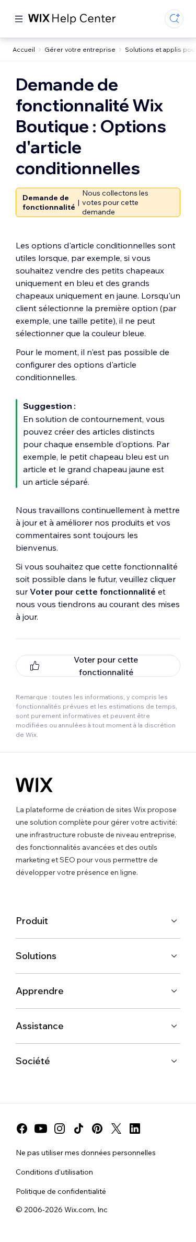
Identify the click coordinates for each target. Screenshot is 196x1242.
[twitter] (116, 1128)
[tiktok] (78, 1128)
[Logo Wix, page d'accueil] (34, 785)
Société (33, 1061)
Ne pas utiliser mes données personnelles (86, 1152)
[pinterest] (97, 1128)
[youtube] (40, 1128)
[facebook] (22, 1128)
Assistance (40, 1026)
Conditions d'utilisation (54, 1172)
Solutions (36, 956)
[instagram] (59, 1128)
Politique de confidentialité (61, 1191)
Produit (32, 921)
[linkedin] (135, 1128)
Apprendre (40, 991)
